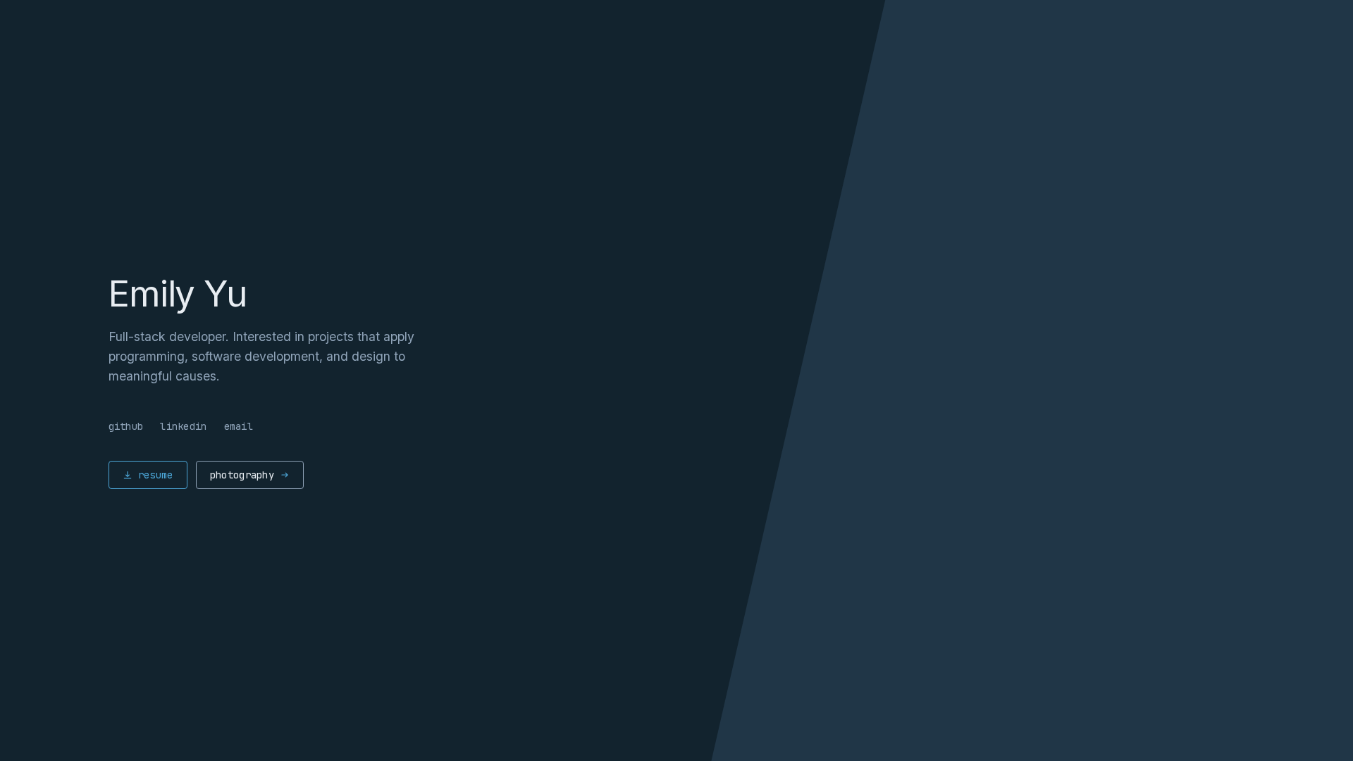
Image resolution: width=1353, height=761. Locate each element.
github (126, 426)
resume (155, 475)
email (238, 426)
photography (242, 475)
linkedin (183, 426)
